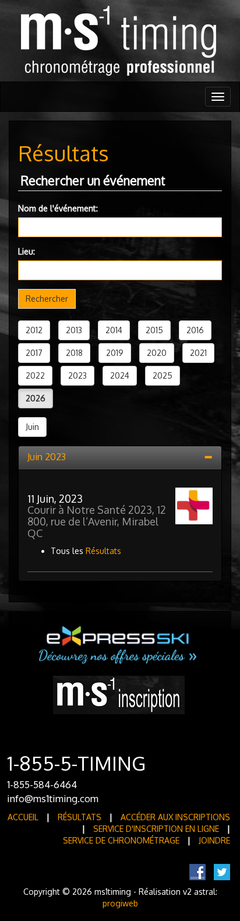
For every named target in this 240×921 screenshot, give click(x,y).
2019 (114, 353)
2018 (74, 353)
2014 (113, 330)
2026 (35, 398)
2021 (198, 353)
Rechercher (47, 299)
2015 (154, 330)
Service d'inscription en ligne (156, 829)
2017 (34, 353)
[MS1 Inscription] (118, 694)
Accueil (23, 817)
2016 (195, 330)
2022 (35, 375)
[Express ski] (118, 644)
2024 (119, 375)
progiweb (120, 903)
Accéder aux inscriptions (175, 817)
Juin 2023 (46, 457)
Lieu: (26, 251)
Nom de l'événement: (58, 208)
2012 (34, 330)
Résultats (103, 551)
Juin (32, 427)
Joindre (214, 840)
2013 (74, 330)
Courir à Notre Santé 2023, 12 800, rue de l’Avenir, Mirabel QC (96, 521)
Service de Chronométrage (121, 840)
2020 (157, 353)
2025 (162, 375)
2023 (77, 375)
